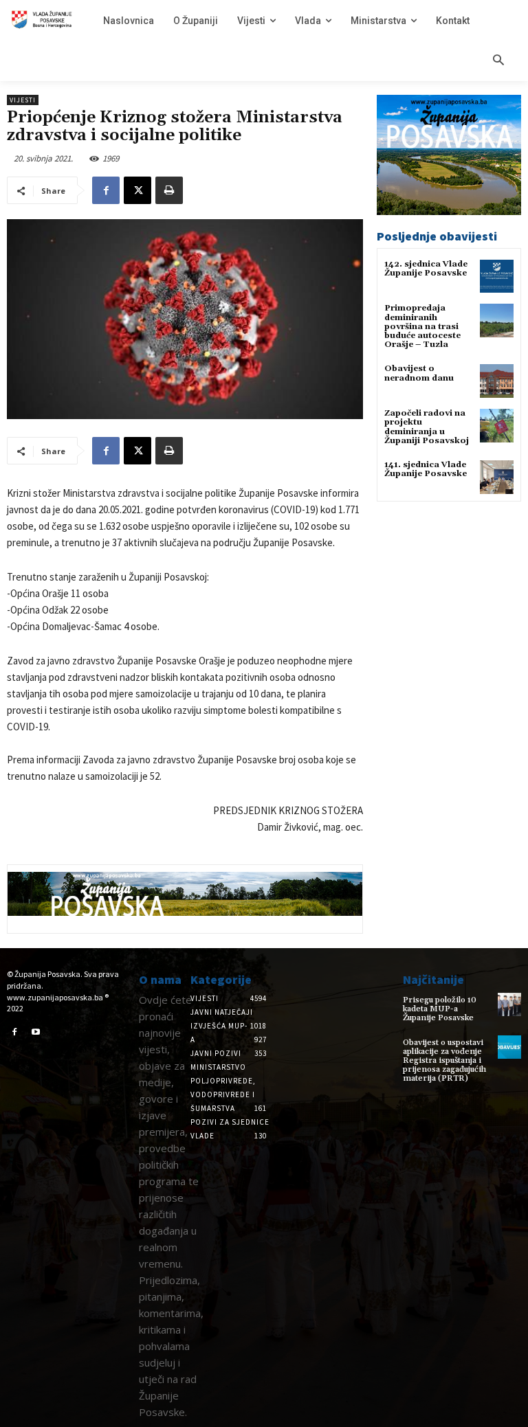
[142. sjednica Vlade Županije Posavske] (497, 276)
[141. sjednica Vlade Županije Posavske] (497, 477)
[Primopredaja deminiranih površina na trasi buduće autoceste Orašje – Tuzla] (497, 320)
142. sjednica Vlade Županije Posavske (426, 268)
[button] (498, 61)
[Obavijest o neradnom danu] (497, 381)
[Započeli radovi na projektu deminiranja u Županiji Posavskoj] (497, 425)
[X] (137, 190)
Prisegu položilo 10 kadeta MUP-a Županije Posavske (439, 1009)
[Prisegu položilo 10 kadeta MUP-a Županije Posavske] (509, 1004)
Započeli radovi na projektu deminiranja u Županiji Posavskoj (426, 427)
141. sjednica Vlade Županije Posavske (425, 469)
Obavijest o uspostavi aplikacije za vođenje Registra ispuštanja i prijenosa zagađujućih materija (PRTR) (444, 1060)
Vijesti (23, 99)
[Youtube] (36, 1032)
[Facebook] (106, 190)
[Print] (169, 190)
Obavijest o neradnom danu (419, 373)
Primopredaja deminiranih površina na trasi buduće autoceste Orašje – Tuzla (422, 326)
